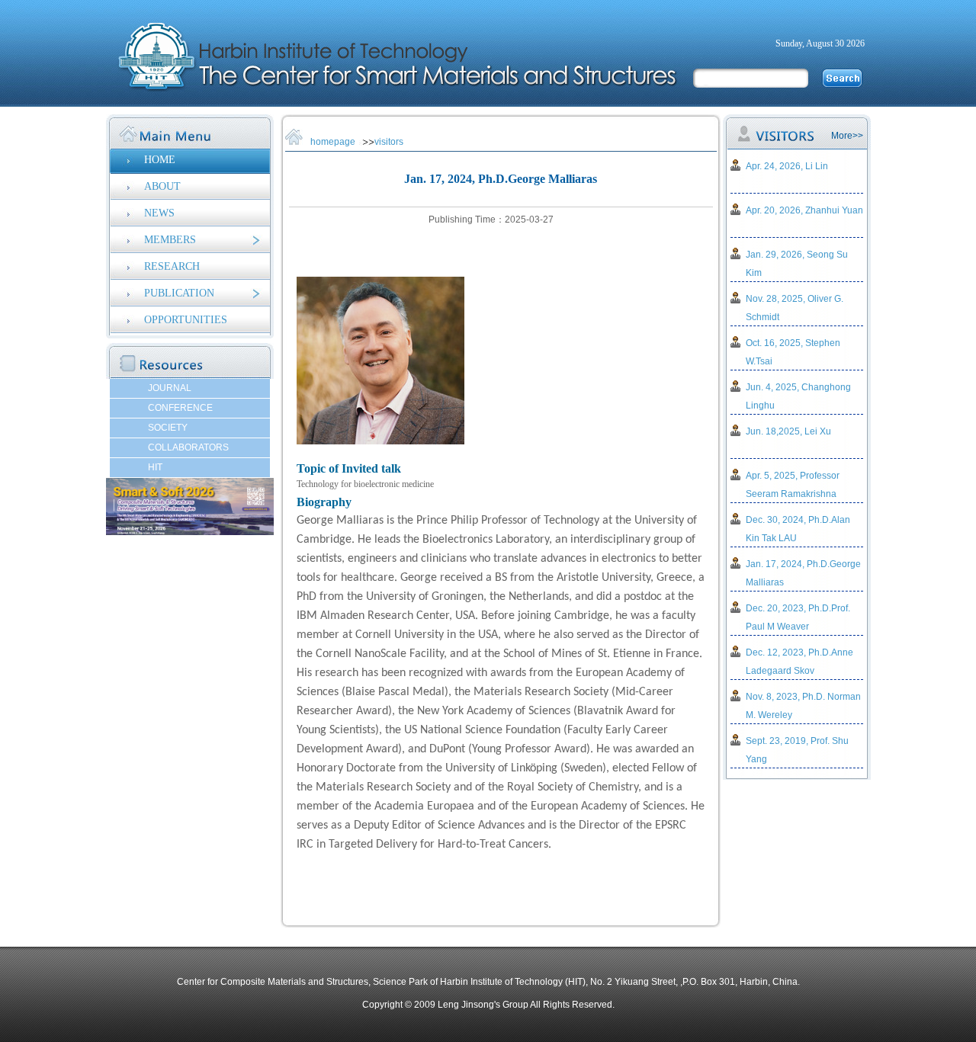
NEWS (159, 213)
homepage (332, 141)
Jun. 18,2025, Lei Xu (788, 431)
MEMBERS (170, 239)
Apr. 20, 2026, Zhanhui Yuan (804, 210)
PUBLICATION (179, 293)
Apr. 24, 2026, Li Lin (787, 166)
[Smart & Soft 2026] (190, 532)
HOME (159, 159)
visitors (388, 141)
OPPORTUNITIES (185, 319)
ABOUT (162, 186)
